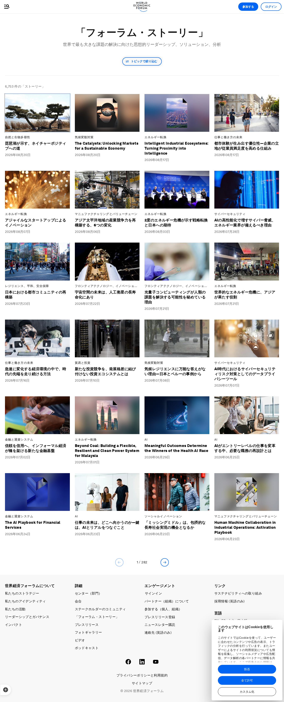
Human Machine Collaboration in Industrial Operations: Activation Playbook (245, 527)
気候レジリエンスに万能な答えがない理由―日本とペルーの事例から (175, 371)
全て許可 (247, 680)
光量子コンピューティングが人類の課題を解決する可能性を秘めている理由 (175, 297)
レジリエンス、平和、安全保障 (27, 286)
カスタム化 (247, 691)
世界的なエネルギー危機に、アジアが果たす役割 (244, 294)
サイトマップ (142, 683)
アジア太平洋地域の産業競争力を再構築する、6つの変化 (105, 222)
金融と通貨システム (19, 439)
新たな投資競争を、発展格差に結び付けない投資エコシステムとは (105, 371)
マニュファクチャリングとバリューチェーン (106, 214)
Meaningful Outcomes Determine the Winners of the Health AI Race (176, 448)
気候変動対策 (84, 137)
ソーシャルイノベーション (163, 516)
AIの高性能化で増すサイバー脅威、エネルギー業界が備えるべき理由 (245, 222)
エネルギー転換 (155, 137)
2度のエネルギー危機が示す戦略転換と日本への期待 (176, 222)
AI (146, 439)
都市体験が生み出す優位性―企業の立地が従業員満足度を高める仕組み (246, 145)
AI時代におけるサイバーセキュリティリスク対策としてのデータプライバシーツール (245, 374)
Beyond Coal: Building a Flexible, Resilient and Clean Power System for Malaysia (107, 450)
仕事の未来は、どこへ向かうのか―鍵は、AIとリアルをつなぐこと (107, 525)
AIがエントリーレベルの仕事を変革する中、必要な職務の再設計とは (245, 448)
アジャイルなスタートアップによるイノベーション (35, 222)
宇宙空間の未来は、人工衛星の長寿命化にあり (105, 294)
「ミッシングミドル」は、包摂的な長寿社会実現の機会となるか (175, 525)
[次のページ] (165, 562)
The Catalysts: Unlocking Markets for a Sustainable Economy (106, 145)
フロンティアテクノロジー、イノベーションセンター (106, 286)
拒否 (247, 669)
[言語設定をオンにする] (5, 689)
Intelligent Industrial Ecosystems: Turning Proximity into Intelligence (176, 148)
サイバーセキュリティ (230, 214)
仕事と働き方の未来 (228, 137)
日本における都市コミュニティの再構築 (35, 294)
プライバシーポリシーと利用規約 (142, 675)
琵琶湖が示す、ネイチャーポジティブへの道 (35, 145)
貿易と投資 (83, 362)
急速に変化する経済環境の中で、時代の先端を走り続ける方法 (35, 371)
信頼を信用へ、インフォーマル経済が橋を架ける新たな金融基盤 (35, 448)
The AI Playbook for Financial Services (33, 525)
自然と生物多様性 (17, 137)
